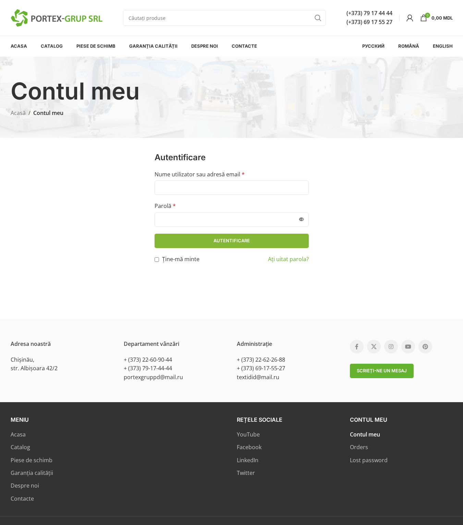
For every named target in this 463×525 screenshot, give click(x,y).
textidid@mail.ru (258, 377)
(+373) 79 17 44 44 (369, 13)
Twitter (246, 473)
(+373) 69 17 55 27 (369, 22)
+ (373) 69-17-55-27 (261, 368)
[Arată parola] (301, 219)
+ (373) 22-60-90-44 (148, 359)
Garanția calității (32, 473)
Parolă (165, 206)
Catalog (20, 447)
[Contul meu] (410, 18)
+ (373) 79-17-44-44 (148, 368)
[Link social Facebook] (357, 346)
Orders (359, 447)
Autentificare (232, 240)
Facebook (249, 447)
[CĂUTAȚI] (318, 18)
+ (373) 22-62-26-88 (261, 359)
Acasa (18, 434)
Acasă (18, 113)
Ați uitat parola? (288, 259)
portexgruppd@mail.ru (153, 377)
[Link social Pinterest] (425, 346)
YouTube (248, 434)
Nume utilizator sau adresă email (200, 174)
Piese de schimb (31, 460)
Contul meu (365, 434)
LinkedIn (247, 460)
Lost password (369, 460)
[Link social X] (374, 346)
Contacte (22, 498)
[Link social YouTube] (408, 346)
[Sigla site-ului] (56, 17)
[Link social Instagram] (391, 346)
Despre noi (25, 485)
